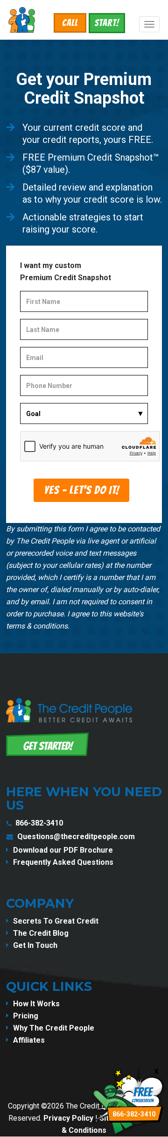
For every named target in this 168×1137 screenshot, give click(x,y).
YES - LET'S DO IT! (81, 490)
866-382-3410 (39, 823)
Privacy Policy (68, 1118)
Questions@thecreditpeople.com (76, 836)
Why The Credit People (53, 1028)
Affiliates (29, 1040)
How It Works (36, 1003)
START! (107, 23)
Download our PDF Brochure (63, 850)
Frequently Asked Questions (63, 862)
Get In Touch (35, 945)
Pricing (25, 1015)
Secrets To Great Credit (55, 921)
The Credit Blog (41, 933)
